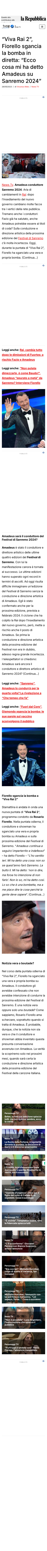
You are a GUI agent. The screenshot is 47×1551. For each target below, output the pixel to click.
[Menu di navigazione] (42, 27)
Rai (24, 194)
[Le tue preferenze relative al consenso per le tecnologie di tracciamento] (44, 1163)
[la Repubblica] (33, 20)
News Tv (7, 184)
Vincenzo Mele (23, 87)
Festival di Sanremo (30, 238)
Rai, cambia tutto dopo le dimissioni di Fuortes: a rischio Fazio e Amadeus (22, 354)
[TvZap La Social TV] (11, 26)
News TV (35, 87)
